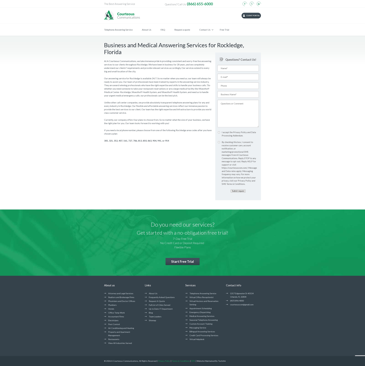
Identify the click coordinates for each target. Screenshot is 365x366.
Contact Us (204, 29)
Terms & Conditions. (235, 184)
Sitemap (152, 320)
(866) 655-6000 (200, 4)
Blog (151, 312)
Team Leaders (155, 316)
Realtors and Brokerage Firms (121, 297)
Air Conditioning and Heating (121, 328)
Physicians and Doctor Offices (121, 301)
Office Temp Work (116, 312)
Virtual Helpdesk (196, 339)
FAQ (163, 29)
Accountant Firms (116, 316)
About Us (146, 29)
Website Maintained (206, 361)
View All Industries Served (120, 343)
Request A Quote (157, 301)
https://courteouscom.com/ (234, 168)
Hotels (111, 309)
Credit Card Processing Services (203, 335)
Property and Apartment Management (119, 334)
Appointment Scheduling (200, 308)
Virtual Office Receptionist (201, 297)
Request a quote (182, 29)
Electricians (113, 320)
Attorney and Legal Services (120, 293)
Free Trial (224, 29)
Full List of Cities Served (159, 305)
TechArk (222, 361)
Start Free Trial (182, 261)
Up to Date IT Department (161, 309)
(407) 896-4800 (237, 300)
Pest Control (114, 324)
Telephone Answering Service (118, 29)
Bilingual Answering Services (202, 331)
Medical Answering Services (201, 316)
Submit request (238, 191)
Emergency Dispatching (200, 312)
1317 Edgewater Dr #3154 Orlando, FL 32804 (242, 295)
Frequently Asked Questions (162, 297)
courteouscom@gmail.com (242, 304)
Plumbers (112, 305)
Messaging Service (197, 327)
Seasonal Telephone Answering (203, 320)
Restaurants (113, 339)
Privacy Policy (240, 132)
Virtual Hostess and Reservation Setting (203, 303)
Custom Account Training (200, 324)
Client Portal (253, 15)
